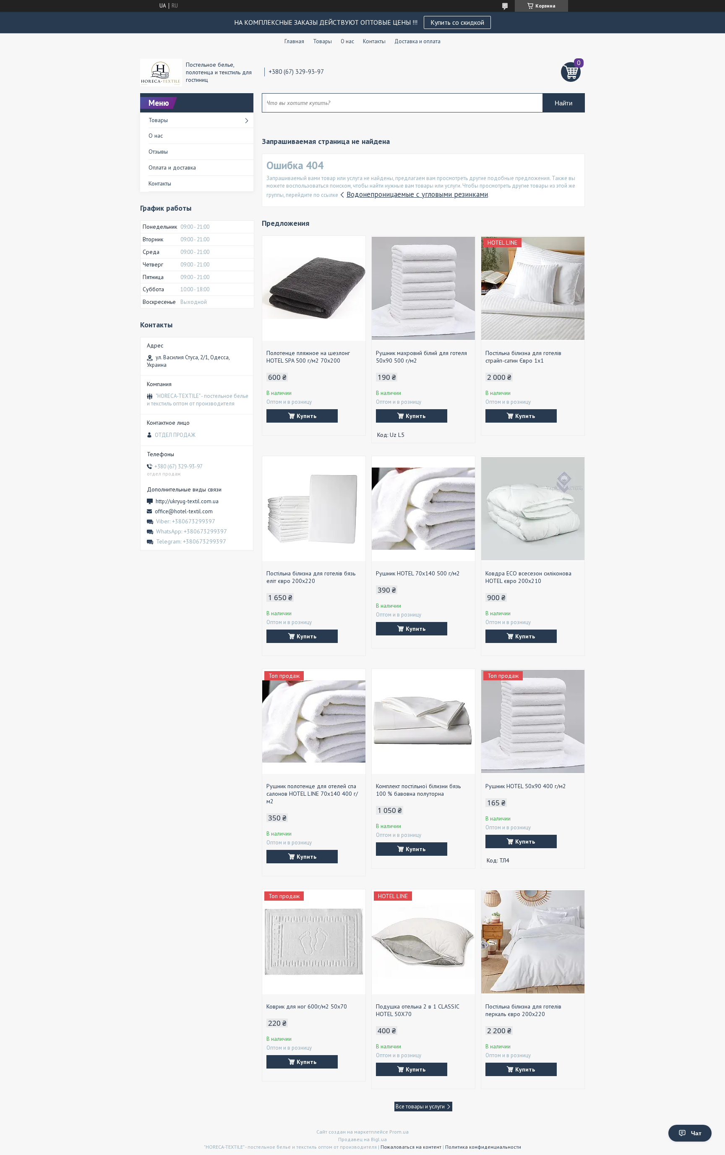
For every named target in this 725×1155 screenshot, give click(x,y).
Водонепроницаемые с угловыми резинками (417, 194)
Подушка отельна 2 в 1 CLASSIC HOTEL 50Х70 (417, 1010)
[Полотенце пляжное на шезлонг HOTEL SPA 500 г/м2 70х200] (313, 288)
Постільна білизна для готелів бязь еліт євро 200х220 (310, 577)
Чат (696, 1133)
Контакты (374, 41)
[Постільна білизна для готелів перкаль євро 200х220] (532, 941)
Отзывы (158, 151)
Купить (306, 416)
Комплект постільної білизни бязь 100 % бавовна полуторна (418, 789)
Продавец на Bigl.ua (362, 1139)
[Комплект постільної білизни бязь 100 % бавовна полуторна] (423, 721)
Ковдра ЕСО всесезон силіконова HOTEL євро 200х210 (528, 577)
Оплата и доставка (172, 167)
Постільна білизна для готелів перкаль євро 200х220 (523, 1010)
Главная (294, 41)
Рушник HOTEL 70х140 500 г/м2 (418, 573)
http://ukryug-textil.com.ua (187, 501)
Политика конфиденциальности (483, 1147)
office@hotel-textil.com (184, 511)
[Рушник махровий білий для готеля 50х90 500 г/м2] (423, 288)
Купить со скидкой (457, 22)
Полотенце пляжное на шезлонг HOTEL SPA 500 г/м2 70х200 (308, 356)
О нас (347, 41)
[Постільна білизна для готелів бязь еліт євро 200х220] (313, 508)
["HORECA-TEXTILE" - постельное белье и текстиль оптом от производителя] (161, 72)
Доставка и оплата (417, 41)
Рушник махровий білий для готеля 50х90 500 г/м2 (421, 356)
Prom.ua (399, 1132)
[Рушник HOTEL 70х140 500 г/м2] (423, 508)
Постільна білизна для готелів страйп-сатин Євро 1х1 (523, 356)
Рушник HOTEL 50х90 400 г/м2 (525, 786)
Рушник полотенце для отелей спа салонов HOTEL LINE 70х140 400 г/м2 (312, 793)
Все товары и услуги (420, 1106)
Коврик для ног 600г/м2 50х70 (306, 1006)
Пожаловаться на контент (411, 1147)
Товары (322, 41)
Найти (563, 103)
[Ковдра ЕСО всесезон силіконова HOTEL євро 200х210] (532, 508)
